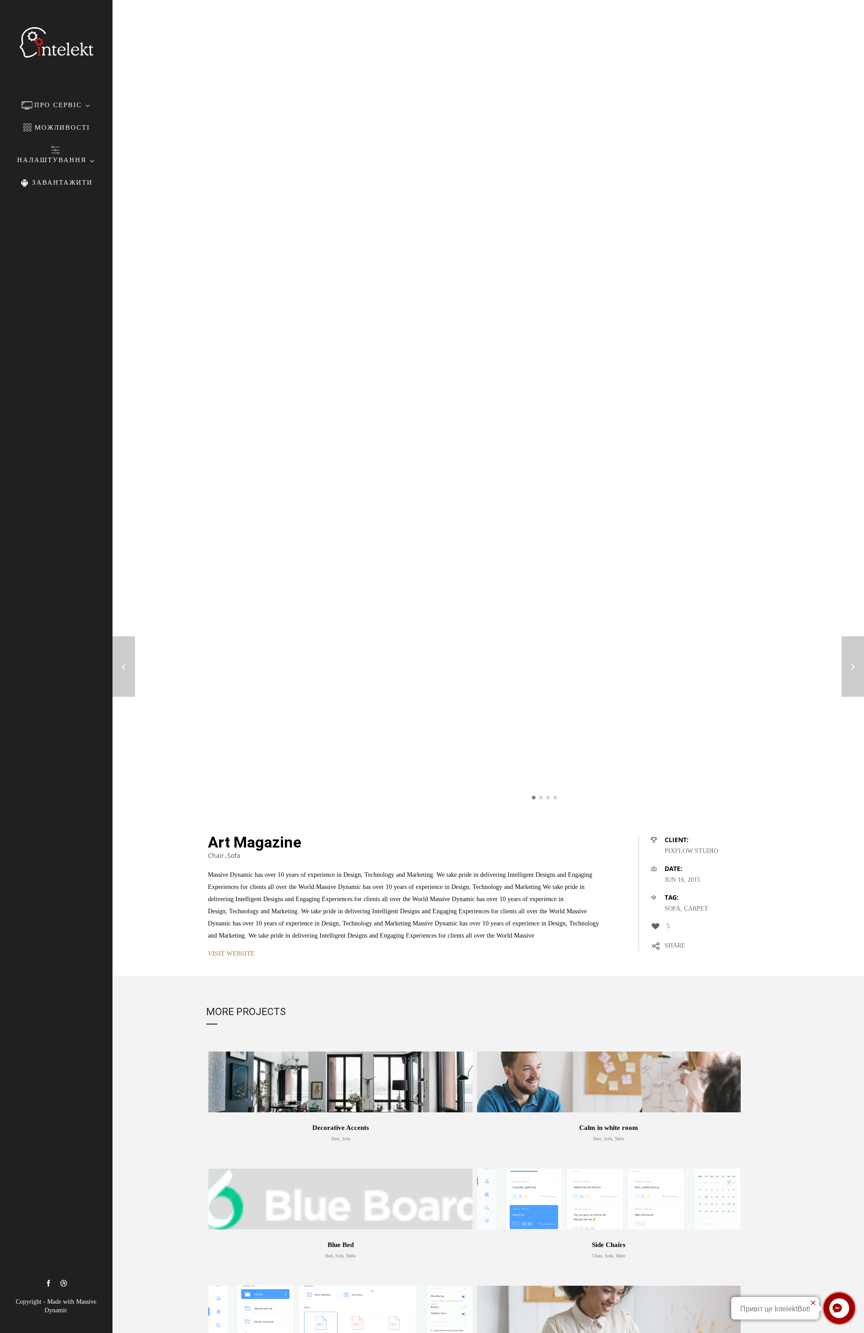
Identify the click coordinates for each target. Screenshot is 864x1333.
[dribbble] (63, 1283)
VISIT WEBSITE (231, 953)
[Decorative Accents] (853, 666)
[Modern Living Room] (123, 666)
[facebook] (48, 1283)
